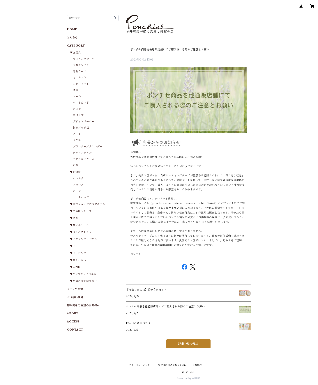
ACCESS (73, 321)
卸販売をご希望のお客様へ (83, 305)
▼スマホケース (79, 225)
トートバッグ (81, 197)
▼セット (75, 246)
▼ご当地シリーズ (80, 211)
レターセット (81, 84)
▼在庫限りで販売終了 (83, 281)
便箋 (75, 90)
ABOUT (72, 313)
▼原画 (74, 218)
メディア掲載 (75, 289)
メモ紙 (77, 140)
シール (77, 96)
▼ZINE (75, 267)
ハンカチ (78, 178)
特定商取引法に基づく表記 (172, 365)
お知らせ (72, 37)
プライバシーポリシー (140, 365)
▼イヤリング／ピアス (83, 239)
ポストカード (81, 102)
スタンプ (79, 115)
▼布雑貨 (75, 172)
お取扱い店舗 (75, 297)
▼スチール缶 (78, 260)
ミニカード (79, 77)
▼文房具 (77, 52)
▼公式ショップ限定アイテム (87, 204)
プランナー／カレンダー (88, 146)
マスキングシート (84, 65)
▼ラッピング (78, 253)
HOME (72, 29)
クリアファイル (82, 152)
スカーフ (78, 184)
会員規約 (197, 365)
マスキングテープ (83, 59)
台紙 (75, 165)
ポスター (78, 109)
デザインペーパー (83, 121)
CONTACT (75, 329)
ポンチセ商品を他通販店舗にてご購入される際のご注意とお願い (169, 49)
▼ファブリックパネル (83, 274)
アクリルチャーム (84, 159)
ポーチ (77, 191)
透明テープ (79, 71)
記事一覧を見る (188, 344)
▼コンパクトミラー (82, 232)
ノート (77, 134)
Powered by (184, 378)
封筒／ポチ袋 (81, 127)
